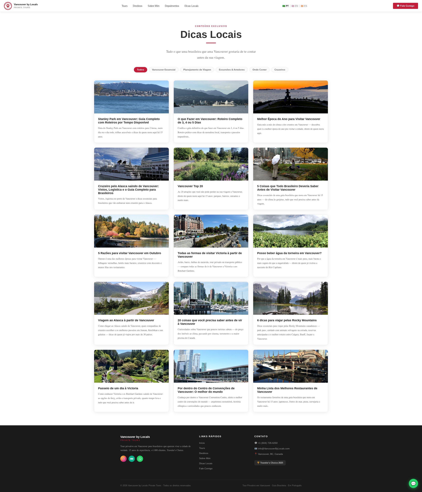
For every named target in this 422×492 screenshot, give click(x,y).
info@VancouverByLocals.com (274, 448)
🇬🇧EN (294, 6)
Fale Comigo (205, 468)
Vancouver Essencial (163, 69)
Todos (140, 69)
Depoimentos (172, 6)
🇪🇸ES (304, 6)
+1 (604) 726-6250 (268, 443)
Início (202, 443)
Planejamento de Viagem (197, 69)
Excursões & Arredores (232, 69)
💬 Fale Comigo (405, 5)
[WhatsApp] (140, 459)
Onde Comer (260, 69)
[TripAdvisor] (132, 459)
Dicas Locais (191, 6)
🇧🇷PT (285, 6)
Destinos (137, 6)
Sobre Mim (154, 6)
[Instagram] (123, 459)
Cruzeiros (279, 69)
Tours (125, 6)
